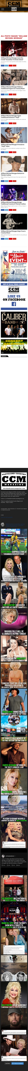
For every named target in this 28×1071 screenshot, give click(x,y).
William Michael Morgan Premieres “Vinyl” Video (12, 145)
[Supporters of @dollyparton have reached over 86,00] (14, 808)
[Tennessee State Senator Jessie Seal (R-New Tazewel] (14, 675)
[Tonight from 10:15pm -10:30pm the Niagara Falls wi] (14, 622)
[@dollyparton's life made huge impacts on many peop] (14, 862)
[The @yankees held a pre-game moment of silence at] (14, 728)
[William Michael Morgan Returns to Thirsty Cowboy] (14, 171)
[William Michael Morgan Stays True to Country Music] (14, 229)
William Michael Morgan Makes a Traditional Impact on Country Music (13, 87)
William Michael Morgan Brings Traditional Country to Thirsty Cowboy (13, 203)
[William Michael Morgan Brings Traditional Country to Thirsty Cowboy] (14, 200)
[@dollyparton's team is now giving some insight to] (14, 782)
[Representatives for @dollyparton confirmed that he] (14, 995)
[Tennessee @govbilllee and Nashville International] (14, 568)
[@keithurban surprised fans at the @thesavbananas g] (14, 542)
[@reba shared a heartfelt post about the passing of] (14, 942)
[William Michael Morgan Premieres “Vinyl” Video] (14, 142)
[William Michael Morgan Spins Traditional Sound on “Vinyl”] (14, 113)
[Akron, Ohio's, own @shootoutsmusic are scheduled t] (14, 888)
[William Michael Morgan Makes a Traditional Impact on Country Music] (14, 84)
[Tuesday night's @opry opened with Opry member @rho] (14, 915)
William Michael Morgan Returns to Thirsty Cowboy (12, 174)
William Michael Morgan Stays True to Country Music (13, 232)
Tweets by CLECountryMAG (7, 517)
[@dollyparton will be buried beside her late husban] (14, 968)
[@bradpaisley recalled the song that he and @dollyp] (14, 1048)
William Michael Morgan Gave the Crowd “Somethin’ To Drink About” (12, 59)
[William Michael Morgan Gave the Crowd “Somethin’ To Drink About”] (14, 56)
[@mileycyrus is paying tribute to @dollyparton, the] (14, 835)
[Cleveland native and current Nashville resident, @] (14, 648)
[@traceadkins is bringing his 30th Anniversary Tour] (14, 702)
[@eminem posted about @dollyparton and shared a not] (14, 1021)
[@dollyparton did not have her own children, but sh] (14, 595)
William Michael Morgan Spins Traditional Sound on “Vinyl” (11, 116)
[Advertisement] (14, 23)
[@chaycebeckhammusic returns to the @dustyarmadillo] (14, 755)
